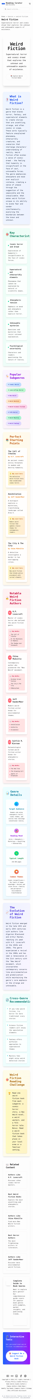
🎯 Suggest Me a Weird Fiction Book (16, 1356)
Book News (22, 1386)
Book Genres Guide (12, 1384)
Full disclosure (25, 1397)
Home (3, 16)
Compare (17, 1388)
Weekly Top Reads (7, 1388)
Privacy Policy (10, 1381)
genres (11, 16)
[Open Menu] (30, 4)
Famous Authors (12, 1386)
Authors (22, 1384)
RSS (9, 1390)
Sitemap (29, 1388)
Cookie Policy (22, 1381)
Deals (23, 1388)
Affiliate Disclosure (19, 1390)
